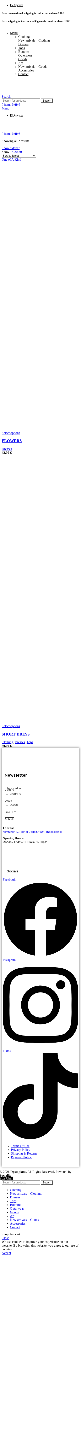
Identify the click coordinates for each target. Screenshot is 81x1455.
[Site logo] (9, 93)
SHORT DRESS (16, 734)
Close (5, 1238)
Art (20, 63)
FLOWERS (12, 441)
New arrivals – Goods (32, 66)
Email (8, 812)
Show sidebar (11, 148)
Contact (23, 74)
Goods (22, 59)
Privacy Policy (20, 1149)
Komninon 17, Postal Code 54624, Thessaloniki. (32, 832)
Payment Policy (21, 1157)
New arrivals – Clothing (34, 40)
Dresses (23, 44)
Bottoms (23, 51)
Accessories (26, 70)
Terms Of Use (20, 1146)
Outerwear (25, 55)
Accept (6, 1253)
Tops (21, 48)
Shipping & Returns (24, 1153)
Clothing (24, 36)
